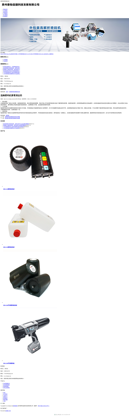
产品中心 (5, 395)
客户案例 (5, 14)
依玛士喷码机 (6, 387)
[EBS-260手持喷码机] (30, 360)
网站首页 (5, 9)
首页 (7, 91)
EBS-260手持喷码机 (9, 363)
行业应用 (5, 61)
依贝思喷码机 (6, 384)
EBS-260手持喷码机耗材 (10, 305)
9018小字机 (3, 54)
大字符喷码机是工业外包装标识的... (11, 72)
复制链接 (15, 405)
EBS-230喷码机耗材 (9, 247)
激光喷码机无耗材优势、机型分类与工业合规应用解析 (16, 123)
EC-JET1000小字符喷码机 (33, 54)
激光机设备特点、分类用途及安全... (11, 66)
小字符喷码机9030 (22, 54)
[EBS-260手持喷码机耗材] (30, 302)
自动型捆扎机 (6, 383)
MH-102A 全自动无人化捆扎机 (46, 54)
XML (4, 401)
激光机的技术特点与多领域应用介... (11, 70)
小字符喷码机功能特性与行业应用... (11, 73)
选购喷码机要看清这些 (14, 91)
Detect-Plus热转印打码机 (12, 54)
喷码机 (7, 115)
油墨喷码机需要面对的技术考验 (12, 116)
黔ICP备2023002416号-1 (43, 405)
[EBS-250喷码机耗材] (30, 186)
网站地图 (5, 399)
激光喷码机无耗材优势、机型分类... (11, 68)
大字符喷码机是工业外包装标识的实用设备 (13, 126)
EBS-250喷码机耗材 (9, 189)
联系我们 (5, 16)
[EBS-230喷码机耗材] (30, 244)
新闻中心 (5, 396)
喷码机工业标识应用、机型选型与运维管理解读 (14, 125)
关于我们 (5, 10)
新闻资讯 (5, 12)
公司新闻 (5, 59)
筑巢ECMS (8, 410)
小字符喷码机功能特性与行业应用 (11, 128)
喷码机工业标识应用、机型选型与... (11, 69)
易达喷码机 (6, 386)
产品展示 (5, 13)
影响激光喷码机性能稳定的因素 (12, 118)
